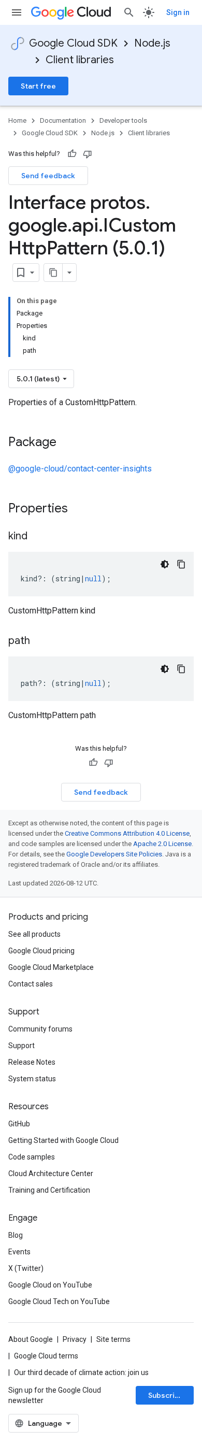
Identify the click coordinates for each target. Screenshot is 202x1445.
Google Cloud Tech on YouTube (59, 1301)
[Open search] (129, 12)
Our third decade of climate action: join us (81, 1372)
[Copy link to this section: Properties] (81, 509)
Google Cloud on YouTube (50, 1285)
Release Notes (31, 1062)
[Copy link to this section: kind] (37, 537)
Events (19, 1252)
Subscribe (166, 1395)
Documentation (63, 120)
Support (21, 1045)
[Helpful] (72, 154)
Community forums (40, 1029)
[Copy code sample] (181, 564)
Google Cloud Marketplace (51, 967)
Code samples (31, 1157)
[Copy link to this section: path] (40, 641)
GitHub (19, 1124)
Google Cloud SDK (73, 43)
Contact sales (30, 984)
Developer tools (123, 120)
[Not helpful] (87, 154)
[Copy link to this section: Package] (66, 443)
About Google (30, 1339)
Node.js (152, 43)
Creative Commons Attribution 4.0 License (127, 833)
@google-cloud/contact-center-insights (80, 469)
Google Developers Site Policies (114, 854)
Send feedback (48, 175)
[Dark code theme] (164, 564)
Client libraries (80, 59)
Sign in (178, 12)
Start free (38, 86)
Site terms (113, 1339)
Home (17, 120)
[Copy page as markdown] (53, 272)
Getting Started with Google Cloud (63, 1140)
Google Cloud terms (46, 1356)
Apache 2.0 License (162, 844)
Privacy (74, 1339)
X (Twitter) (26, 1268)
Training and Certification (49, 1190)
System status (32, 1079)
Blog (15, 1235)
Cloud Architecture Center (50, 1173)
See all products (34, 934)
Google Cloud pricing (41, 951)
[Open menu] (16, 12)
